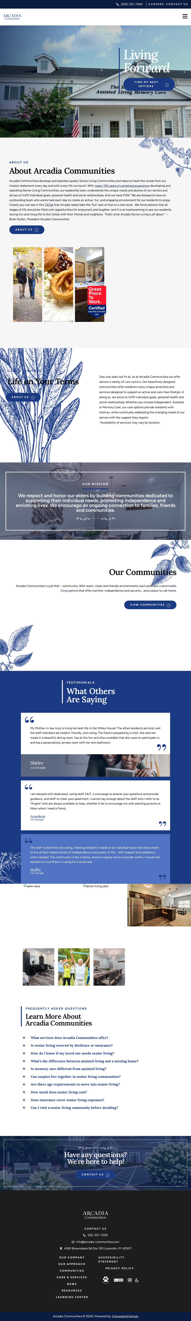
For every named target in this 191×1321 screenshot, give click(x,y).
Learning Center (72, 1297)
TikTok (49, 205)
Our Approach (72, 1264)
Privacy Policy (119, 1268)
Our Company (72, 1257)
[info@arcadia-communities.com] (73, 1242)
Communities (72, 1270)
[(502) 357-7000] (117, 4)
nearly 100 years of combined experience (122, 185)
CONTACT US (177, 4)
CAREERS (156, 4)
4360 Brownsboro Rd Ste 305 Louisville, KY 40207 (97, 1248)
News (72, 1284)
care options (133, 382)
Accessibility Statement (111, 1259)
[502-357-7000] (84, 1235)
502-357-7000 (98, 1235)
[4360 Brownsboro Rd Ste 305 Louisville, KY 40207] (61, 1248)
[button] (185, 17)
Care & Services (72, 1277)
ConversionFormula (125, 1316)
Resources (72, 1290)
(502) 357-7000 (132, 4)
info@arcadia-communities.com (97, 1242)
